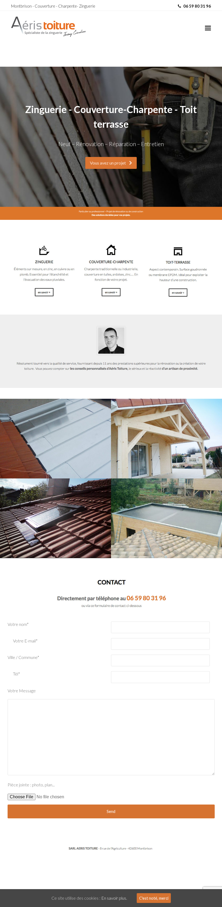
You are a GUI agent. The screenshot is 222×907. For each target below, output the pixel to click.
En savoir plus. (114, 897)
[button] (208, 28)
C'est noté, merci (153, 898)
